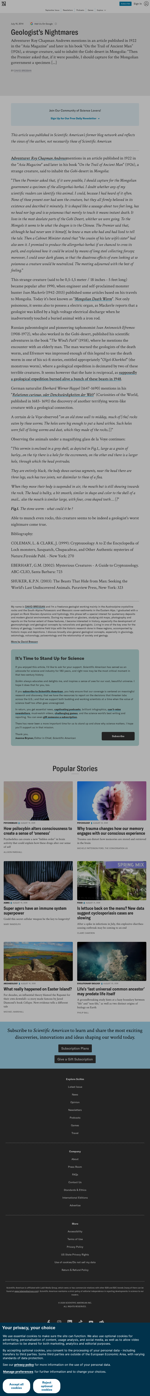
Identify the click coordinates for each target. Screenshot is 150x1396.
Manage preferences (18, 1371)
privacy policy (24, 1364)
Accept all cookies (16, 1386)
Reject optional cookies (46, 1386)
